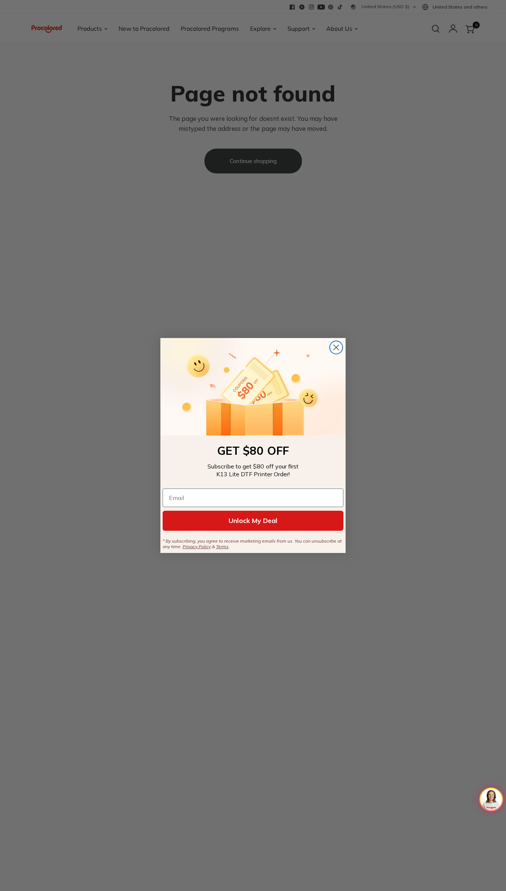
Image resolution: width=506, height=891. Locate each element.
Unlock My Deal (253, 520)
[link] (253, 386)
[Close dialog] (336, 347)
